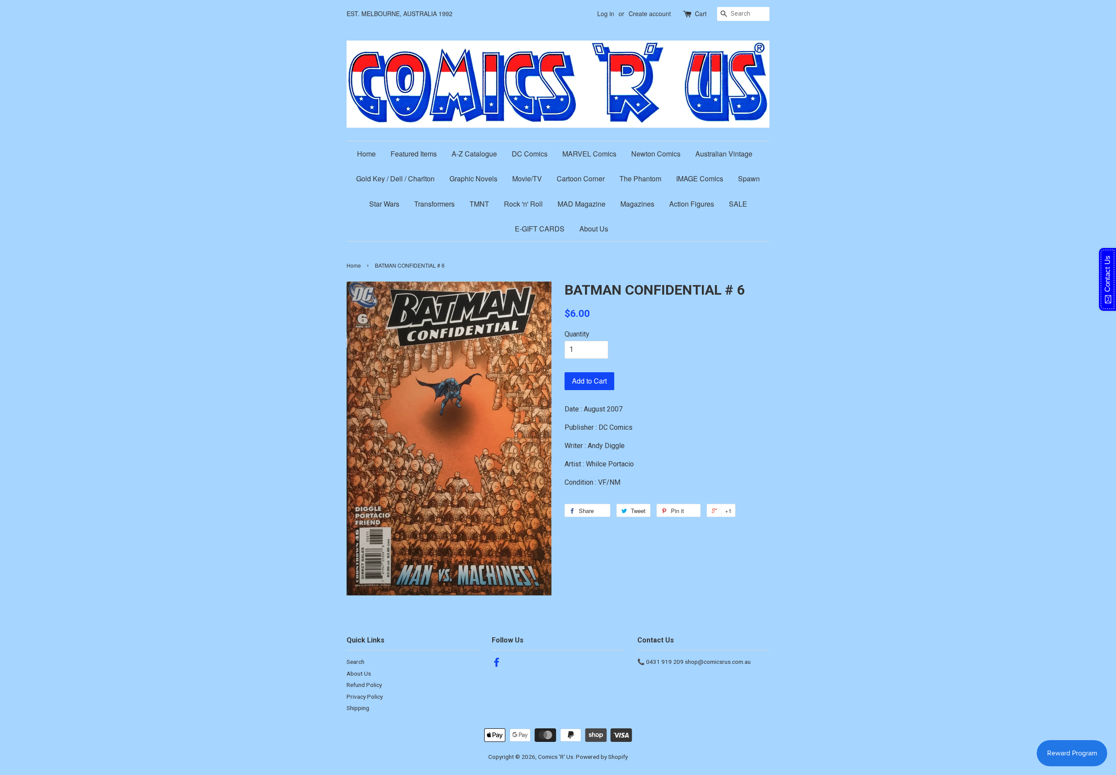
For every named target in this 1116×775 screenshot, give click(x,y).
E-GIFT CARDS (540, 229)
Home (366, 154)
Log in (605, 13)
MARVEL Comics (589, 154)
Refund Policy (364, 684)
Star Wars (384, 204)
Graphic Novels (473, 178)
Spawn (749, 178)
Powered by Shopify (602, 756)
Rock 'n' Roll (523, 204)
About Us (593, 229)
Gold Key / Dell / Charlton (395, 178)
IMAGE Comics (699, 178)
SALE (738, 204)
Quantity (577, 334)
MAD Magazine (582, 204)
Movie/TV (527, 178)
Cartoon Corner (581, 178)
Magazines (637, 204)
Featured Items (414, 154)
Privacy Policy (365, 696)
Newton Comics (655, 154)
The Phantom (640, 178)
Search (355, 661)
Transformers (434, 204)
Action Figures (691, 204)
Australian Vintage (723, 154)
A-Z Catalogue (474, 154)
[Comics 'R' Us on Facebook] (496, 663)
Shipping (358, 707)
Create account (650, 13)
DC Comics (530, 154)
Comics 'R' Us (555, 756)
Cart (701, 13)
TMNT (479, 204)
